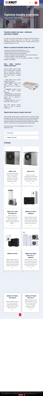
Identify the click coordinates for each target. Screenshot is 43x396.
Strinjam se (21, 394)
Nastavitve (40, 393)
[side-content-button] (36, 2)
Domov (5, 17)
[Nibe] (12, 369)
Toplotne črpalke (17, 17)
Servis (23, 362)
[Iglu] (12, 377)
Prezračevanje (25, 353)
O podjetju (24, 360)
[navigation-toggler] (30, 3)
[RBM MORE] (12, 382)
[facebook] (5, 356)
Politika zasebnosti (26, 386)
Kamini (23, 356)
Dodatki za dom (25, 358)
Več (37, 393)
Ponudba (10, 17)
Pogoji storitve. (33, 386)
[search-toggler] (32, 3)
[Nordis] (12, 373)
